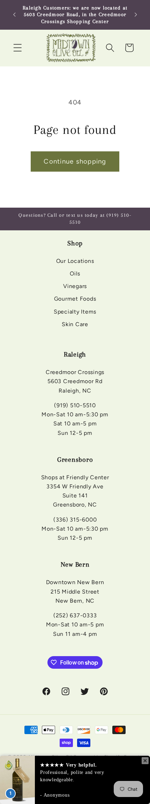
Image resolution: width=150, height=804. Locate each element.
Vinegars (75, 286)
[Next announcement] (135, 14)
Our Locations (75, 261)
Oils (75, 273)
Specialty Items (75, 311)
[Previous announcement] (14, 14)
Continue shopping (75, 161)
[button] (17, 47)
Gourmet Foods (75, 298)
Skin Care (75, 324)
